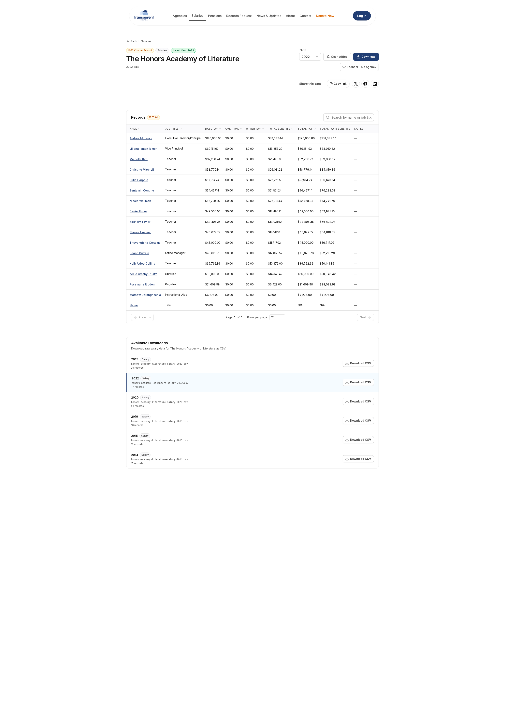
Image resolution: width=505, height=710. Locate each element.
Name (134, 305)
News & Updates (268, 16)
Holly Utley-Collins (142, 263)
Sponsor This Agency (361, 67)
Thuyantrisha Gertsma (145, 242)
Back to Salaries (141, 41)
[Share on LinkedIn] (375, 84)
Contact (305, 16)
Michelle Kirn (139, 159)
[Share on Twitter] (356, 84)
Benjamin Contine (142, 190)
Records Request (239, 16)
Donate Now (325, 16)
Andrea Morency (141, 138)
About (290, 16)
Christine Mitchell (142, 169)
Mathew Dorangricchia (145, 294)
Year (302, 49)
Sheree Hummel (140, 232)
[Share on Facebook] (365, 84)
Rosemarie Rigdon (142, 284)
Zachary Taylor (140, 221)
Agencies (180, 16)
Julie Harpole (139, 180)
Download (369, 56)
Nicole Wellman (140, 201)
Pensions (215, 16)
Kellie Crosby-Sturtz (143, 274)
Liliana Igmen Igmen (143, 148)
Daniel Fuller (138, 211)
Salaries (197, 16)
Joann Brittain (139, 253)
